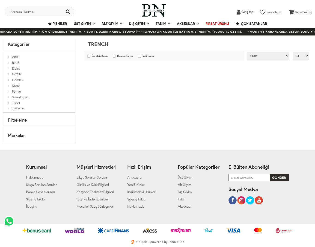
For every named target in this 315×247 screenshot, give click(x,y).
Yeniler (60, 24)
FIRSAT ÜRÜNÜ (217, 24)
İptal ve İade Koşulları (92, 199)
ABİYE (16, 57)
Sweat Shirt (20, 97)
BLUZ (15, 63)
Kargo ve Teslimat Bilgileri (95, 192)
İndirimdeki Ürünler (141, 192)
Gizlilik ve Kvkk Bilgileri (93, 185)
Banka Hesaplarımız (40, 192)
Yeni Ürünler (136, 185)
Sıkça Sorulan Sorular (41, 185)
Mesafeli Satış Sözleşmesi (95, 206)
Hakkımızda (34, 177)
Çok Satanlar (253, 24)
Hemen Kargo (125, 56)
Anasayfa (134, 177)
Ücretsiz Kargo (100, 56)
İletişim (31, 206)
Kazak (16, 86)
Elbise (16, 69)
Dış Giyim (137, 24)
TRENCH (18, 109)
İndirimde (148, 56)
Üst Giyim (82, 24)
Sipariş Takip (136, 199)
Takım (161, 24)
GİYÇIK (17, 74)
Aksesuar (186, 24)
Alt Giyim (109, 24)
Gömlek (17, 80)
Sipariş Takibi (35, 199)
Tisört (16, 103)
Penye (16, 92)
